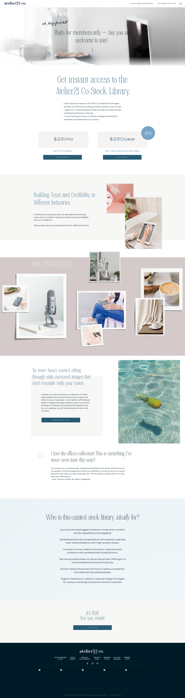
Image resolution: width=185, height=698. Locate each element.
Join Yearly (122, 157)
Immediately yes (60, 420)
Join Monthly (62, 157)
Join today (92, 627)
